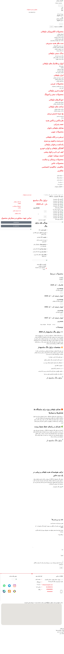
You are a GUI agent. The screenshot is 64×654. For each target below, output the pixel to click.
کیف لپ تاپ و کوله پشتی (53, 152)
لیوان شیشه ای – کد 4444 (53, 296)
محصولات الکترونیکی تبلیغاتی (52, 31)
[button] (61, 281)
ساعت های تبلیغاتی (56, 107)
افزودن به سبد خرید (41, 219)
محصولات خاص (57, 163)
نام (62, 549)
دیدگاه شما (60, 534)
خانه (62, 194)
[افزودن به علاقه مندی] (54, 281)
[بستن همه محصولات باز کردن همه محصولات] (51, 26)
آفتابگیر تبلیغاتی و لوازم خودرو (51, 148)
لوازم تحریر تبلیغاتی (55, 91)
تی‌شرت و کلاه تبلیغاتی (54, 137)
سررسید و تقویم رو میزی (53, 141)
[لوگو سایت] (59, 0)
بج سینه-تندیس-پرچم (55, 114)
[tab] (53, 324)
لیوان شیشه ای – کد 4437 (53, 318)
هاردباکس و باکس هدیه (54, 120)
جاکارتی (60, 171)
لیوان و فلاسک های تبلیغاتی (53, 63)
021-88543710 (49, 587)
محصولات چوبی (57, 132)
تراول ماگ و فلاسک (49, 194)
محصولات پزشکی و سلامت (52, 159)
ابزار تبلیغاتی (58, 75)
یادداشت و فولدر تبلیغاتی (53, 144)
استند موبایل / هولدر (55, 156)
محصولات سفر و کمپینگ (54, 94)
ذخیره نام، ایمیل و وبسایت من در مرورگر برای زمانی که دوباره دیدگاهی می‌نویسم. (48, 563)
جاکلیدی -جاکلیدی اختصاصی (52, 167)
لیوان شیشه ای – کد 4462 (53, 307)
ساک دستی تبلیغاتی (55, 53)
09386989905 (49, 589)
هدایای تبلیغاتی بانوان (55, 128)
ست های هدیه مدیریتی (54, 43)
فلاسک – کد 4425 (56, 285)
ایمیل (61, 555)
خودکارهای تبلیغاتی (56, 100)
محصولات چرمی (56, 84)
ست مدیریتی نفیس (17, 210)
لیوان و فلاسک (57, 194)
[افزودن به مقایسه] (58, 281)
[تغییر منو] (61, 24)
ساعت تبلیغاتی (18, 213)
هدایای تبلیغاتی (57, 335)
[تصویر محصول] (61, 279)
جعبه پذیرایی (58, 124)
